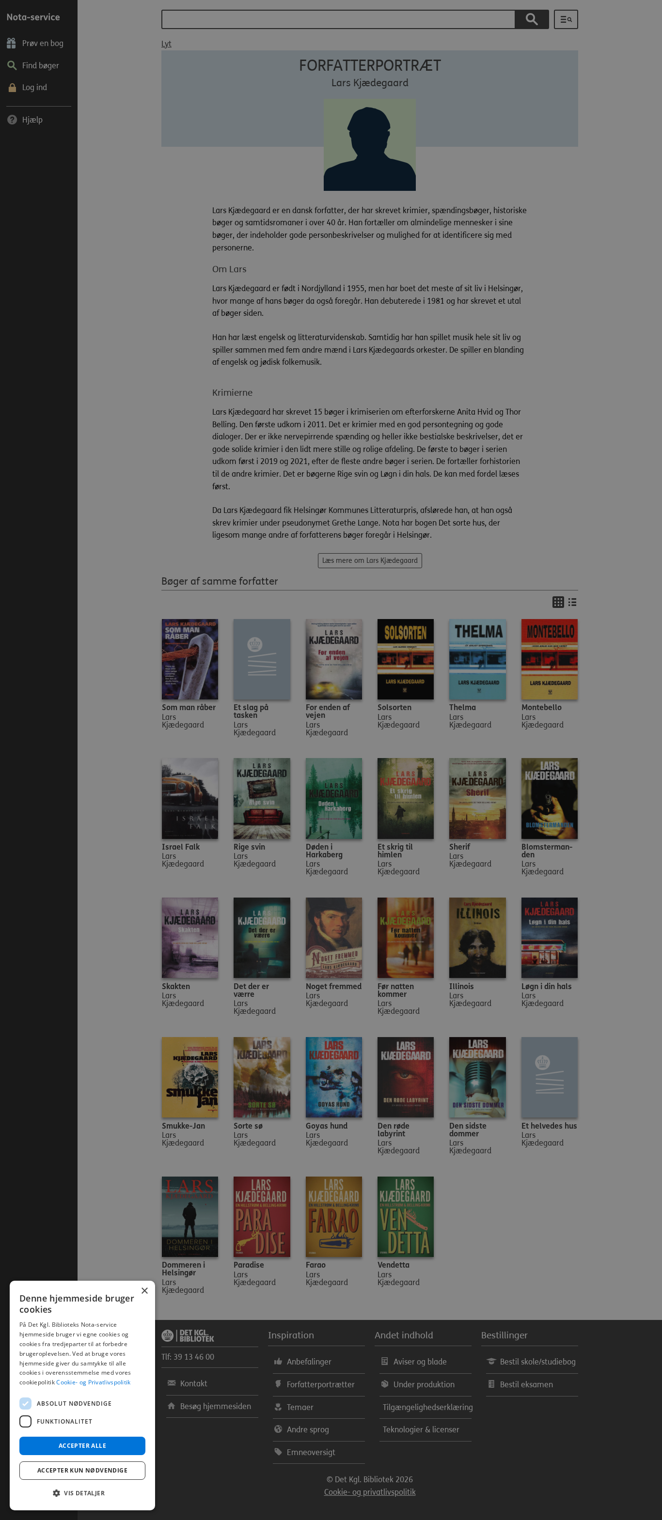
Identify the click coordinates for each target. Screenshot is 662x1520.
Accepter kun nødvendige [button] (82, 1470)
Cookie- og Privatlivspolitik (93, 1382)
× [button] (144, 1291)
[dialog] (82, 1395)
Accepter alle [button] (82, 1446)
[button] (82, 1493)
